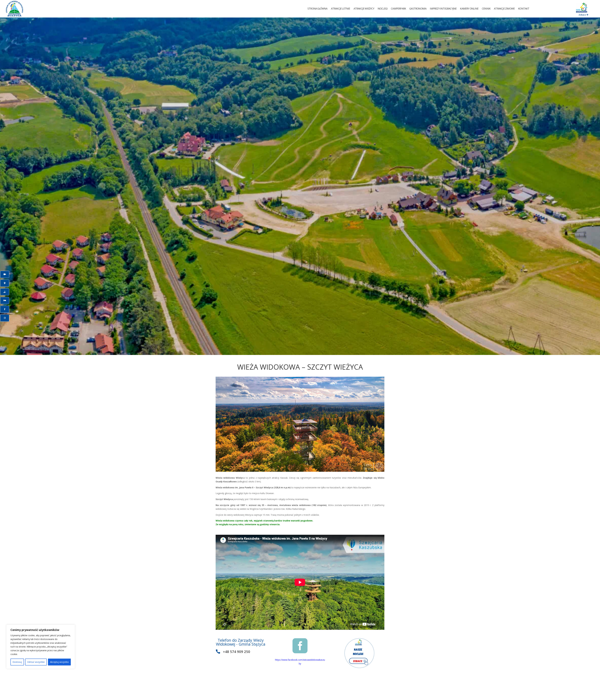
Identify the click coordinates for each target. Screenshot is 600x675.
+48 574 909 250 (236, 651)
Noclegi (383, 8)
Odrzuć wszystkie (36, 661)
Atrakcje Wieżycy (364, 8)
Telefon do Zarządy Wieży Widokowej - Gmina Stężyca (240, 642)
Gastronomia (417, 8)
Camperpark (398, 8)
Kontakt (523, 8)
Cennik (486, 8)
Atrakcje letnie (340, 8)
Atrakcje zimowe (504, 8)
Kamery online (469, 8)
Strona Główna (318, 8)
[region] (40, 647)
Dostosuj (17, 661)
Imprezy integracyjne (443, 8)
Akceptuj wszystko (59, 661)
